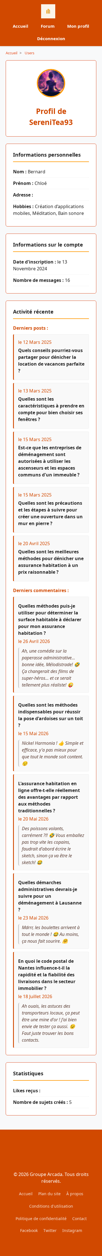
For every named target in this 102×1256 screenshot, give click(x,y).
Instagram (72, 1230)
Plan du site (49, 1193)
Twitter (50, 1230)
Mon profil (78, 26)
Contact (79, 1218)
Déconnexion (51, 38)
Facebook (29, 1230)
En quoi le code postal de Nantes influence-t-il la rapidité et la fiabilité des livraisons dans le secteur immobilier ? (46, 974)
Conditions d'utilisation (51, 1206)
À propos (74, 1193)
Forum (48, 26)
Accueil (20, 26)
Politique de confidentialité (41, 1218)
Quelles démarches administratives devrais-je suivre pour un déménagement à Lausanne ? (50, 896)
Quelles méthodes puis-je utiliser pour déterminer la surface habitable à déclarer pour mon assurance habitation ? (49, 619)
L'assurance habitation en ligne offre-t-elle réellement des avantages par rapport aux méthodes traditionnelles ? (49, 797)
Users (29, 52)
